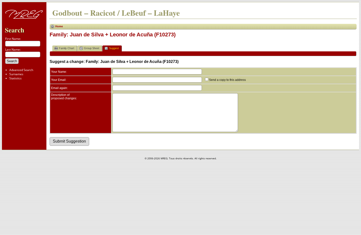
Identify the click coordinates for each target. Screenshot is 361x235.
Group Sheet (91, 48)
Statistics (15, 78)
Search (14, 30)
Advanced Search (21, 70)
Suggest (114, 48)
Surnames (16, 74)
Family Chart (66, 48)
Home (59, 26)
